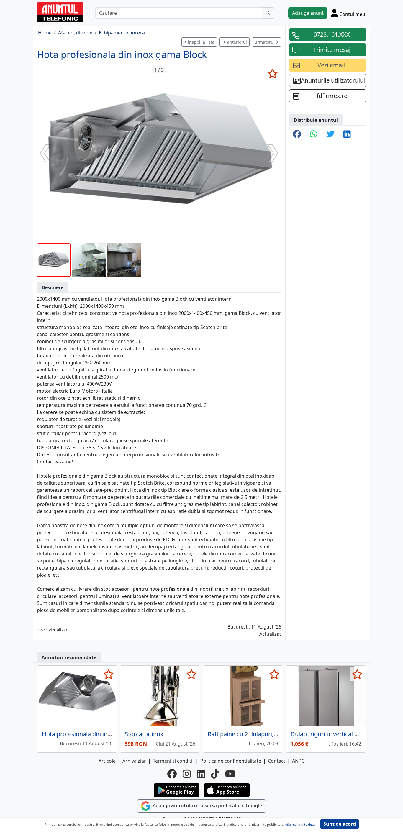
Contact (276, 761)
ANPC (298, 761)
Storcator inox (144, 734)
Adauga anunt (308, 13)
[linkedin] (201, 774)
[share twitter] (330, 134)
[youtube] (230, 774)
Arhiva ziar (134, 761)
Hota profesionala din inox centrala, (90, 734)
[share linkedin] (347, 134)
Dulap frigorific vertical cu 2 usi (333, 734)
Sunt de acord (339, 824)
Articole (107, 761)
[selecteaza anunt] (272, 73)
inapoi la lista (200, 42)
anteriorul (236, 42)
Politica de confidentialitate (230, 761)
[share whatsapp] (313, 134)
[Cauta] (268, 13)
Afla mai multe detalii (301, 824)
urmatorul (265, 42)
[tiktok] (215, 774)
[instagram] (187, 774)
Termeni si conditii (173, 761)
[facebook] (172, 774)
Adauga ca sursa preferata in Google (207, 805)
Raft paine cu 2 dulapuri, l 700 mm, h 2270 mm (271, 734)
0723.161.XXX (332, 34)
